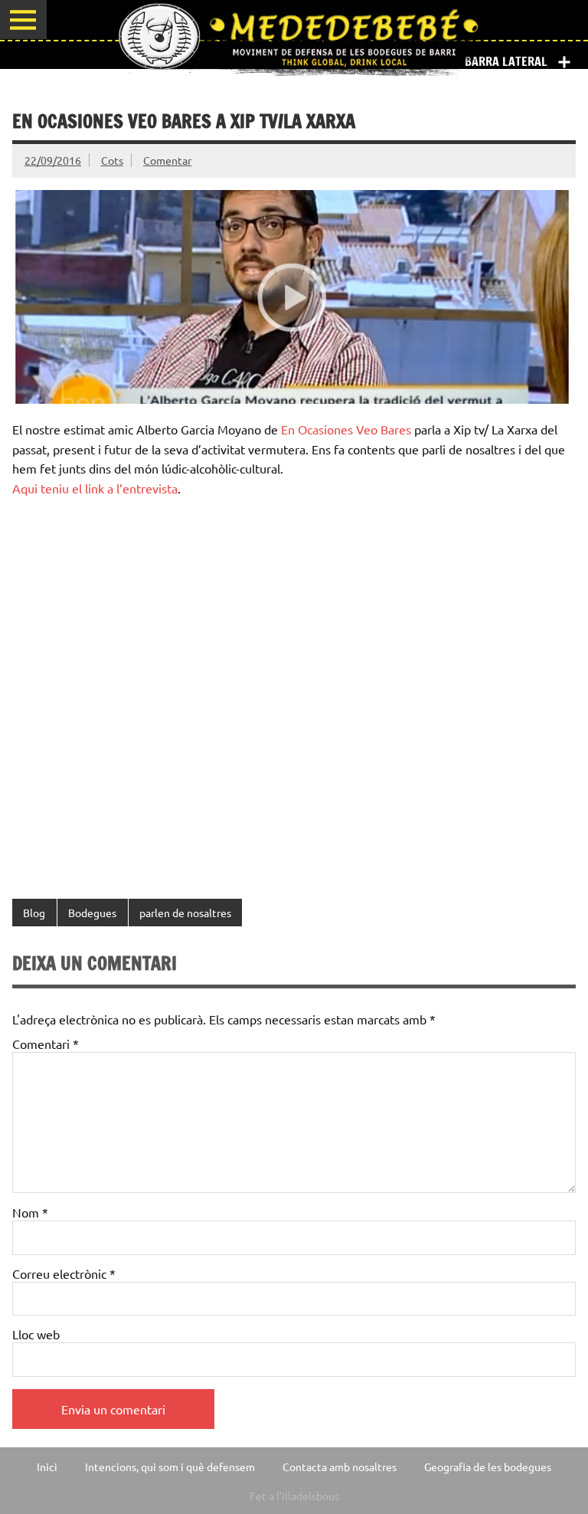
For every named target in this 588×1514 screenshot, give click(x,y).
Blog (34, 912)
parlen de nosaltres (185, 912)
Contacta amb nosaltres (340, 1466)
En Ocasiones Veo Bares (346, 429)
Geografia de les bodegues (487, 1466)
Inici (47, 1466)
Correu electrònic (64, 1273)
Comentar (167, 160)
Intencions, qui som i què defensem (170, 1466)
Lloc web (36, 1334)
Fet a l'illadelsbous (294, 1496)
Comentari (45, 1043)
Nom (30, 1212)
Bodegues (92, 912)
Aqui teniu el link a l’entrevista (95, 488)
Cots (112, 160)
